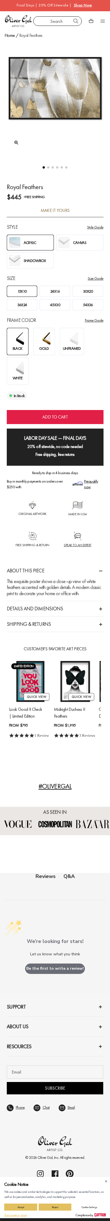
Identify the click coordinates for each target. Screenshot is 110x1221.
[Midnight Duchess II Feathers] (75, 681)
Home (10, 35)
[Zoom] (15, 142)
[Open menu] (102, 21)
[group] (55, 98)
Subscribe (55, 1088)
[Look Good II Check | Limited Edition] (30, 681)
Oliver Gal (45, 1157)
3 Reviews (87, 735)
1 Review (41, 735)
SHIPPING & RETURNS (29, 624)
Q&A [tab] (69, 876)
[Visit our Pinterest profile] (69, 1173)
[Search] (76, 21)
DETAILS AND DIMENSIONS (35, 608)
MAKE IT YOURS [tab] (55, 210)
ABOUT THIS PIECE (25, 570)
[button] (44, 167)
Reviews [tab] (46, 876)
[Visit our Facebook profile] (55, 1173)
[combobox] (58, 21)
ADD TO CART (55, 417)
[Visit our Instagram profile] (40, 1173)
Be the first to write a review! (55, 968)
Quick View (36, 696)
